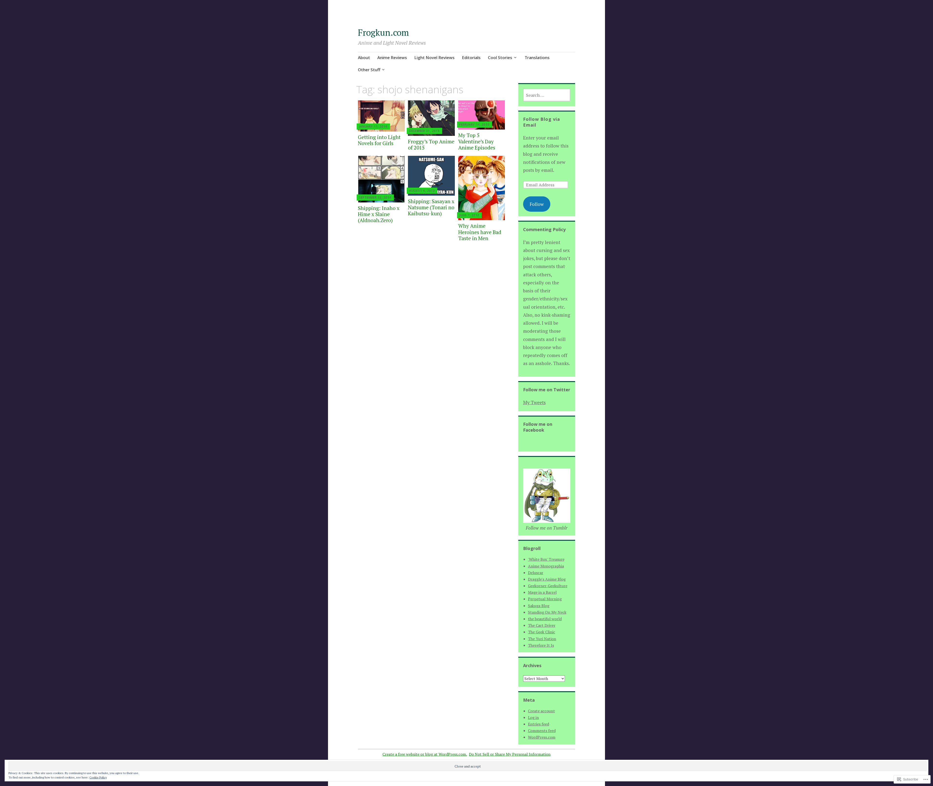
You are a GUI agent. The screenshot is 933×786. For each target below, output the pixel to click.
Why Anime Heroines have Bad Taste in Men (479, 231)
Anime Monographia (546, 566)
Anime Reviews (392, 57)
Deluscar (535, 572)
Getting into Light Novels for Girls (379, 140)
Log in (533, 717)
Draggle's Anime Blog (547, 579)
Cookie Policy (98, 777)
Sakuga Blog (538, 605)
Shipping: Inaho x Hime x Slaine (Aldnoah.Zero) (378, 214)
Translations (537, 57)
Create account (541, 711)
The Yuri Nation (542, 638)
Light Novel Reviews (434, 57)
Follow (537, 204)
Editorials (471, 57)
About (364, 57)
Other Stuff (369, 69)
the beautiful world (545, 618)
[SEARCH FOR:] (546, 95)
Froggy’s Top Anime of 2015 (431, 144)
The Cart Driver (541, 625)
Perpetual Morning (545, 599)
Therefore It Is (541, 645)
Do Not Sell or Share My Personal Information (510, 754)
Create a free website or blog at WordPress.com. (424, 754)
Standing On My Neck (547, 612)
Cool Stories (500, 57)
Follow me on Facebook (537, 427)
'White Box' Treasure (546, 559)
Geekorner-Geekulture (547, 585)
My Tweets (534, 402)
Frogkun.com (383, 32)
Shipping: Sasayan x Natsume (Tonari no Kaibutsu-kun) (431, 207)
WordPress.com (541, 737)
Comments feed (542, 730)
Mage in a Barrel (542, 592)
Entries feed (538, 724)
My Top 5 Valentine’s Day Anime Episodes (476, 141)
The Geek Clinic (541, 632)
